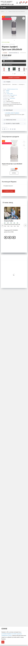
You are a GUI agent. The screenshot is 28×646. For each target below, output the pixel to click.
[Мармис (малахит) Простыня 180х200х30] (9, 69)
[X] (9, 129)
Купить (14, 173)
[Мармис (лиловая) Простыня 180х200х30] (24, 69)
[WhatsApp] (13, 129)
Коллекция (21, 84)
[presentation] (26, 69)
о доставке (7, 112)
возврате (17, 112)
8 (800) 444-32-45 (5, 4)
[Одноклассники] (5, 129)
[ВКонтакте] (3, 129)
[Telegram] (7, 129)
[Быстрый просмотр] (24, 145)
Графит (7, 90)
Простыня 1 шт (13, 95)
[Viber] (11, 129)
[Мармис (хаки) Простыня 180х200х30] (14, 69)
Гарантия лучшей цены (13, 52)
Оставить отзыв (8, 191)
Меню (4, 7)
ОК (3, 642)
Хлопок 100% (10, 93)
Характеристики (6, 84)
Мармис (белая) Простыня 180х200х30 (12, 163)
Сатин (7, 92)
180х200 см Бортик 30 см (12, 89)
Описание (14, 84)
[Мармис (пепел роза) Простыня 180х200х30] (4, 69)
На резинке (12, 98)
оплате (12, 112)
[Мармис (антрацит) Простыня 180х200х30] (19, 69)
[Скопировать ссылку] (15, 129)
